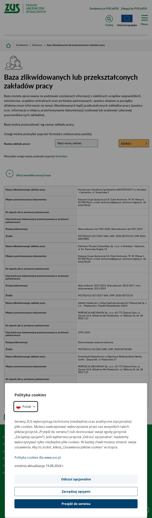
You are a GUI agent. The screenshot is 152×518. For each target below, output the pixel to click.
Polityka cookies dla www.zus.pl (37, 457)
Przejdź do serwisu (76, 504)
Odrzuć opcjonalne (76, 479)
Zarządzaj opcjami (76, 491)
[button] (25, 406)
